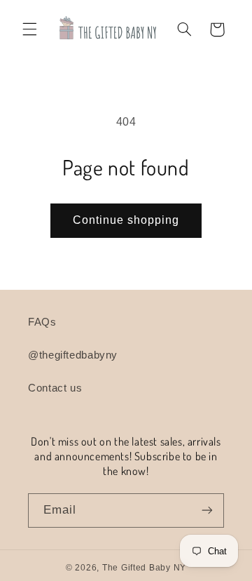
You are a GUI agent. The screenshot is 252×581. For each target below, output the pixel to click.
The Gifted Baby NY (144, 567)
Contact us (55, 388)
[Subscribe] (207, 510)
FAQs (42, 322)
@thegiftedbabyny (73, 355)
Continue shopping (126, 220)
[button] (29, 29)
